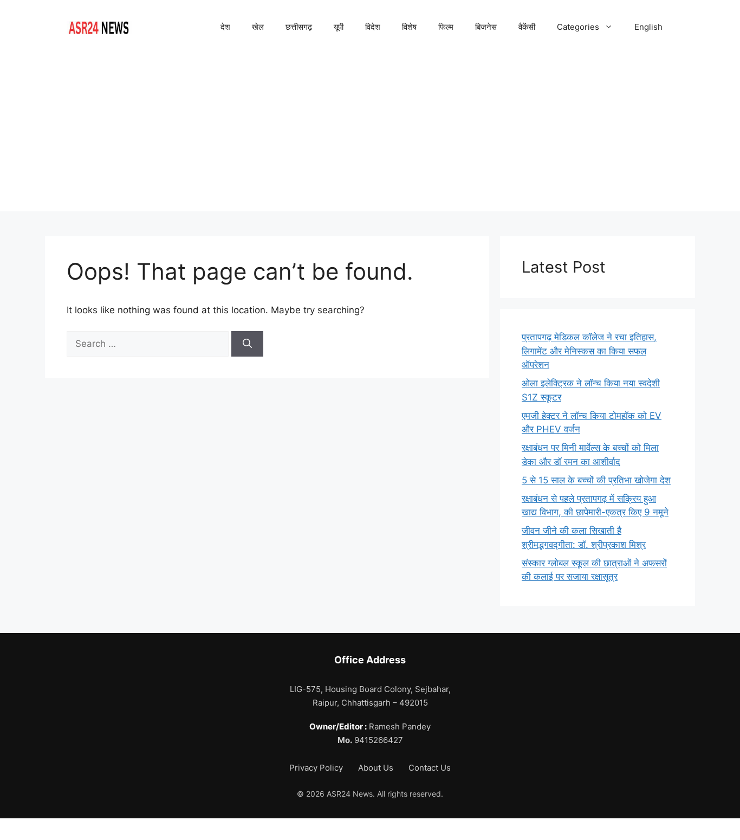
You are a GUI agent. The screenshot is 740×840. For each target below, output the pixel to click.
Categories (578, 27)
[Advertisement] (370, 135)
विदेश (372, 27)
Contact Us (429, 768)
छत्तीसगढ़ (298, 27)
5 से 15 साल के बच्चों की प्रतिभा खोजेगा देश (596, 480)
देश (225, 27)
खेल (258, 27)
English (648, 27)
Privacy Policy (317, 768)
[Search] (247, 344)
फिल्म (445, 27)
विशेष (409, 27)
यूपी (338, 27)
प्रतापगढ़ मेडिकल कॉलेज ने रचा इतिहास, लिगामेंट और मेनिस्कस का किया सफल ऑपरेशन (589, 351)
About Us (376, 768)
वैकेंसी (526, 27)
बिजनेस (486, 27)
